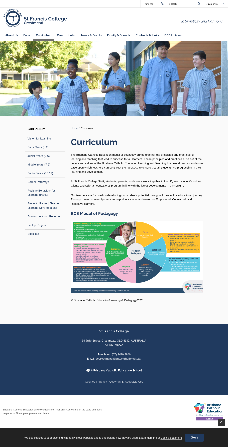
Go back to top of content (221, 422)
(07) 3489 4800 (121, 354)
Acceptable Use (133, 381)
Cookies (90, 381)
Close (194, 437)
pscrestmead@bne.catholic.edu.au (118, 358)
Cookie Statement (171, 437)
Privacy (102, 381)
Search (199, 4)
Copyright (115, 381)
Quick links (211, 4)
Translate (148, 4)
